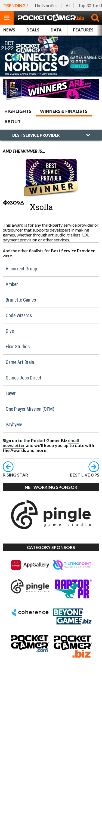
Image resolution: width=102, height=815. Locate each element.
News (9, 30)
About (12, 121)
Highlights (17, 111)
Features (83, 30)
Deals (32, 30)
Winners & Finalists (63, 111)
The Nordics (45, 5)
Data (56, 30)
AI (68, 5)
